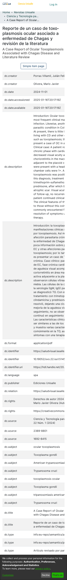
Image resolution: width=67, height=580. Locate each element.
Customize (7, 575)
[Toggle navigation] (62, 4)
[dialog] (33, 567)
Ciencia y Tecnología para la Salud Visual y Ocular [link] (23, 16)
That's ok (58, 575)
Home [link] (6, 12)
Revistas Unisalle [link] (24, 12)
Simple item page (33, 66)
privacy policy (42, 568)
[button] (41, 4)
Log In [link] (54, 4)
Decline (46, 575)
